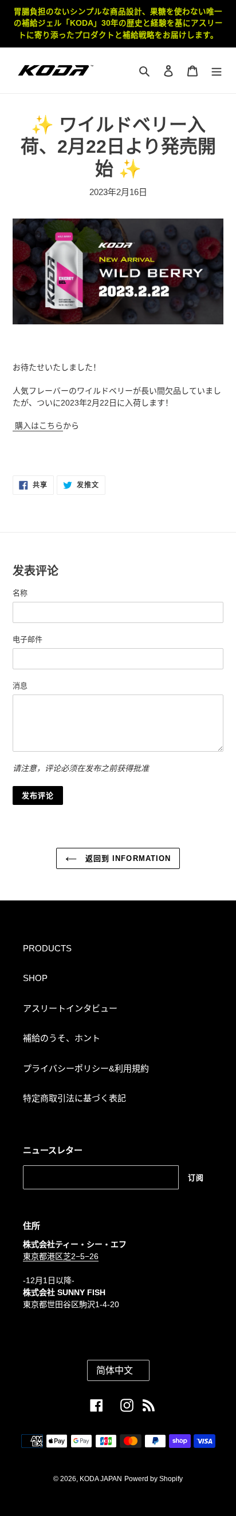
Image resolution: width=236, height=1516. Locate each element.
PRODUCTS (47, 948)
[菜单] (216, 70)
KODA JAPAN (101, 1479)
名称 (20, 593)
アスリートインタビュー (70, 1008)
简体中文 (114, 1370)
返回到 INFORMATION (126, 858)
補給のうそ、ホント (61, 1038)
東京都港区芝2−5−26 (61, 1256)
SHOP (35, 978)
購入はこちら (38, 425)
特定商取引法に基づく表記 (74, 1098)
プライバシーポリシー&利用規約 (86, 1068)
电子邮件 (27, 639)
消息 (20, 685)
